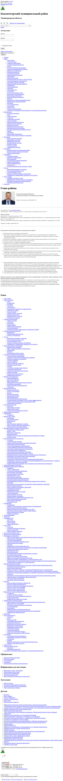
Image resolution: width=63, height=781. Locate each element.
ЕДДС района (8, 176)
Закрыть (3, 54)
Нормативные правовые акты (15, 429)
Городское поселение (13, 113)
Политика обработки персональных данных (19, 166)
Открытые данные (9, 659)
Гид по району (8, 660)
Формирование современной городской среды (20, 497)
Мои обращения (11, 159)
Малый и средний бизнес (14, 70)
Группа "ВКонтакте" (10, 697)
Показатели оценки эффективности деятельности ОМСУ (23, 329)
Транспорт (10, 88)
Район (5, 59)
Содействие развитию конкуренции (17, 368)
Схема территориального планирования (18, 446)
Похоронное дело (12, 502)
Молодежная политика (13, 407)
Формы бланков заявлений (14, 531)
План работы (11, 608)
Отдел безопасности (13, 104)
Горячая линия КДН (12, 597)
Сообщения (10, 418)
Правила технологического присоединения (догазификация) (24, 506)
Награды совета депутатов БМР (16, 587)
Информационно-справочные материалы (18, 609)
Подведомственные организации (16, 67)
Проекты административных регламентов (19, 174)
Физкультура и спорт (13, 409)
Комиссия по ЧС (11, 619)
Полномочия (10, 303)
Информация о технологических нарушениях (20, 179)
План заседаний (11, 312)
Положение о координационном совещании (19, 605)
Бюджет (9, 131)
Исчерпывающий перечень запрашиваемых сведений (22, 553)
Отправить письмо (12, 156)
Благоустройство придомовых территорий (19, 487)
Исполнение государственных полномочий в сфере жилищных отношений (28, 484)
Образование (11, 76)
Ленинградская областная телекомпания (15, 686)
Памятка (9, 640)
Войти (2, 27)
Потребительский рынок (14, 365)
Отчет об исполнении (13, 391)
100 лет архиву (11, 522)
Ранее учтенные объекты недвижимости (18, 425)
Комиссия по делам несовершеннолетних (18, 100)
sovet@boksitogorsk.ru (15, 210)
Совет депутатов (12, 62)
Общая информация (12, 378)
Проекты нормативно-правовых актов (18, 541)
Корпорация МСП (12, 434)
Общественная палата (13, 315)
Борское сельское (12, 144)
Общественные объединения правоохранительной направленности (26, 602)
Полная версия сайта (6, 4)
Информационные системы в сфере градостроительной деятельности (26, 454)
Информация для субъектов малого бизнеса (19, 382)
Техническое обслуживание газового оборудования (21, 510)
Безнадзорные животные (14, 500)
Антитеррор (10, 106)
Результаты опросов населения (15, 580)
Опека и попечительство (14, 109)
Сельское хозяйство (12, 360)
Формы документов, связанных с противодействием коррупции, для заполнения (29, 569)
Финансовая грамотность (14, 403)
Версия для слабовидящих (17, 23)
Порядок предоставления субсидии (17, 508)
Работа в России (8, 683)
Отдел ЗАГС (10, 91)
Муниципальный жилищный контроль (18, 478)
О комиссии (10, 593)
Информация (11, 332)
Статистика (10, 387)
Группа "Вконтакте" (18, 779)
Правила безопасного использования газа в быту (21, 509)
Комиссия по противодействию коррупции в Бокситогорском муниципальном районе (31, 575)
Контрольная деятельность (14, 95)
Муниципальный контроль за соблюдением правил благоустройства (26, 481)
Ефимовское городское (13, 141)
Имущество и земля (12, 78)
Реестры (9, 422)
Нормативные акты (12, 397)
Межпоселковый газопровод (15, 496)
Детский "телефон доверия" (15, 594)
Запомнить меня (7, 45)
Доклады (9, 544)
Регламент (10, 304)
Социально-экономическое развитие (17, 69)
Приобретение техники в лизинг (16, 491)
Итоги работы (11, 521)
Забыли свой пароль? (7, 51)
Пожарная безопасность (14, 622)
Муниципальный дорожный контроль (18, 480)
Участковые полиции (13, 628)
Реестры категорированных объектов (17, 549)
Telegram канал (7, 779)
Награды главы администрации (16, 590)
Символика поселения (13, 119)
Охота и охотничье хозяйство (15, 363)
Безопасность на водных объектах (16, 624)
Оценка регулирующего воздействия (17, 371)
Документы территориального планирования (20, 449)
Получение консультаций (14, 555)
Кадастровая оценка (12, 419)
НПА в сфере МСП (12, 381)
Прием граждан (11, 325)
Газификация (11, 85)
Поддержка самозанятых (14, 384)
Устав (8, 115)
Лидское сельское (12, 146)
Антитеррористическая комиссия (16, 636)
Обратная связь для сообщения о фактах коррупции (21, 577)
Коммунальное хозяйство (14, 347)
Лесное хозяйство (12, 362)
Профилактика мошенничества (16, 612)
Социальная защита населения (15, 82)
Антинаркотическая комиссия (15, 621)
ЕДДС (9, 618)
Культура (9, 351)
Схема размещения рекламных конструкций (19, 447)
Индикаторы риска (12, 552)
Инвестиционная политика (14, 75)
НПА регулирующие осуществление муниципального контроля (25, 537)
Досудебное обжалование (14, 540)
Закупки (9, 366)
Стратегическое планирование (15, 356)
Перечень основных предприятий (16, 359)
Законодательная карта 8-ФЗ (12, 657)
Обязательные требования (14, 538)
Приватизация (11, 421)
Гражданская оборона (13, 630)
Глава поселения (11, 116)
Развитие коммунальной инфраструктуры (19, 129)
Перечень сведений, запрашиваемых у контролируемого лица (24, 559)
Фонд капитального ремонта (12, 687)
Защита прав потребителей (11, 673)
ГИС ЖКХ (10, 482)
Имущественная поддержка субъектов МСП (19, 79)
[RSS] (4, 755)
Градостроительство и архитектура (17, 81)
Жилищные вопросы (13, 490)
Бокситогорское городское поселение (17, 151)
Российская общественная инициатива (15, 684)
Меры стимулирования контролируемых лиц (19, 558)
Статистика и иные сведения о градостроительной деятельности (25, 459)
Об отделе (10, 406)
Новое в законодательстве (14, 485)
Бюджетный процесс (13, 394)
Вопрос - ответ (11, 431)
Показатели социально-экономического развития (21, 357)
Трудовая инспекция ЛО (11, 675)
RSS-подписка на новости (11, 702)
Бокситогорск (8, 112)
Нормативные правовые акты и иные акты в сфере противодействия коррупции (29, 565)
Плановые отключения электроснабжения (19, 181)
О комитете (10, 415)
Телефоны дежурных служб (15, 178)
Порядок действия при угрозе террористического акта (22, 642)
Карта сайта (7, 700)
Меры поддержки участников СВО (17, 385)
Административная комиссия (15, 64)
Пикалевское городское (13, 140)
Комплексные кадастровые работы (17, 426)
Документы (10, 132)
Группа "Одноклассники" (11, 699)
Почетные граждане (12, 125)
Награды (9, 98)
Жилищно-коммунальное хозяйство (17, 84)
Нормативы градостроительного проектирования (21, 456)
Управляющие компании (14, 488)
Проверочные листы (13, 550)
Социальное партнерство (14, 369)
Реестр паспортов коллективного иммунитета (17, 676)
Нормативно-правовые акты (15, 334)
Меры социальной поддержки (15, 512)
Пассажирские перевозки (14, 477)
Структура (10, 118)
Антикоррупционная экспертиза (16, 566)
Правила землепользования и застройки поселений (21, 443)
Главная (6, 57)
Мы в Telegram (8, 696)
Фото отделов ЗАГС (13, 530)
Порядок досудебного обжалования (17, 556)
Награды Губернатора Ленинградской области (20, 586)
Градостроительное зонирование (16, 450)
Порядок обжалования (13, 153)
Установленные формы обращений (17, 160)
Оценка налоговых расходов (15, 373)
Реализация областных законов (16, 128)
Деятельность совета (13, 310)
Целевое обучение (12, 372)
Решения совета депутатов (14, 316)
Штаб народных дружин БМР (15, 603)
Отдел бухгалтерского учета (15, 92)
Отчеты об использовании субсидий (17, 410)
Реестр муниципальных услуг (15, 171)
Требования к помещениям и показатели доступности (22, 175)
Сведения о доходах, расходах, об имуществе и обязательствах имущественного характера (32, 571)
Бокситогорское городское (14, 138)
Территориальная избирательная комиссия (16, 663)
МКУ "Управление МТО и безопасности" (19, 348)
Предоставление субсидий (14, 494)
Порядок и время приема (14, 157)
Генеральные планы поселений (16, 444)
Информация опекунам (13, 649)
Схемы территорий (12, 493)
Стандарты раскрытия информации (17, 471)
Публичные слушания (13, 317)
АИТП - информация (13, 469)
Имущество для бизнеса (14, 432)
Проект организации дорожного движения (19, 135)
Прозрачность (11, 165)
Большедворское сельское (14, 143)
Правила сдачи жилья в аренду (15, 643)
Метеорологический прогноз (15, 182)
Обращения (7, 154)
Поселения (7, 137)
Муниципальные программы (15, 474)
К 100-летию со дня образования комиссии (19, 596)
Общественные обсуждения (15, 543)
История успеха (11, 437)
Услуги (9, 66)
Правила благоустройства (14, 123)
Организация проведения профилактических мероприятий (23, 611)
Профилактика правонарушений (16, 101)
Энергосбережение (12, 87)
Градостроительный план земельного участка (20, 453)
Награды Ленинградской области (16, 584)
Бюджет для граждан (13, 390)
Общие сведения (12, 320)
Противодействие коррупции (15, 97)
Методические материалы (14, 568)
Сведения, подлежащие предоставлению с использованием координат (27, 110)
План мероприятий (12, 328)
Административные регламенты (16, 528)
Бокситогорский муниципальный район (18, 150)
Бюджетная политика (13, 72)
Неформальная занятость (14, 375)
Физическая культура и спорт (15, 353)
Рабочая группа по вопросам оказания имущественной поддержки (26, 435)
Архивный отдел (12, 90)
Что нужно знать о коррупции (15, 578)
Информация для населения (15, 627)
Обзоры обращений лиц (14, 163)
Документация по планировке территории (19, 452)
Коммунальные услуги (13, 475)
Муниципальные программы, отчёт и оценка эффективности (24, 400)
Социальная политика (13, 73)
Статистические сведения (14, 441)
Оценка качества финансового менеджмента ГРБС (21, 401)
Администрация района (14, 63)
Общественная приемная (14, 326)
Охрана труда (11, 107)
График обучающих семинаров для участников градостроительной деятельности (29, 463)
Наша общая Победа (13, 524)
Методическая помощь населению (16, 499)
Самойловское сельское (13, 147)
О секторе (10, 440)
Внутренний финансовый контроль (17, 399)
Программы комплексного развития (17, 457)
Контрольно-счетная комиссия (15, 94)
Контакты (6, 184)
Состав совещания (12, 606)
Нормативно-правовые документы (17, 169)
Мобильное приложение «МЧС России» (18, 633)
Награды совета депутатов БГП (16, 589)
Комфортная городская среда (15, 126)
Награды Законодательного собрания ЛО (18, 583)
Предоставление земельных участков (17, 424)
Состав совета (11, 307)
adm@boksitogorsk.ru (21, 769)
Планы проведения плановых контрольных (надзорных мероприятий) (27, 547)
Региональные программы (14, 472)
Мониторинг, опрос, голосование (13, 670)
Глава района (11, 60)
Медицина (10, 103)
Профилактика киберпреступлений (17, 599)
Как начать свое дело (13, 379)
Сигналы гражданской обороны (16, 631)
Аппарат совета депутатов (14, 313)
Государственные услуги (14, 172)
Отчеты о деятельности (13, 335)
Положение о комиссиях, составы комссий (19, 309)
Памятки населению (13, 513)
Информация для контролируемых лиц (18, 546)
